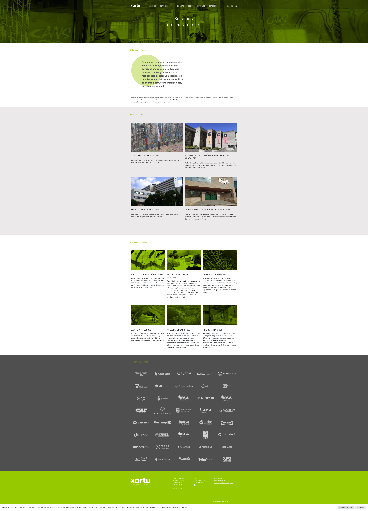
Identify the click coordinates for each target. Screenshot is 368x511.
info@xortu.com (177, 488)
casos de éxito (178, 6)
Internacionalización (214, 275)
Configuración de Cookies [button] (346, 507)
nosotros (152, 6)
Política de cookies (220, 481)
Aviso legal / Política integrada (223, 483)
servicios (164, 6)
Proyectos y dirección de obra (147, 275)
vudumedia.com (223, 502)
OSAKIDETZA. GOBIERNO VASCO (146, 210)
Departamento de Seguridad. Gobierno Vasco (208, 210)
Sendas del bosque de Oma (145, 155)
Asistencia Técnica (141, 330)
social (190, 6)
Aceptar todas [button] (360, 507)
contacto (213, 6)
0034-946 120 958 (199, 481)
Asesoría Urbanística (178, 330)
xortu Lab (201, 6)
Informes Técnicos (212, 330)
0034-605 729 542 (199, 483)
